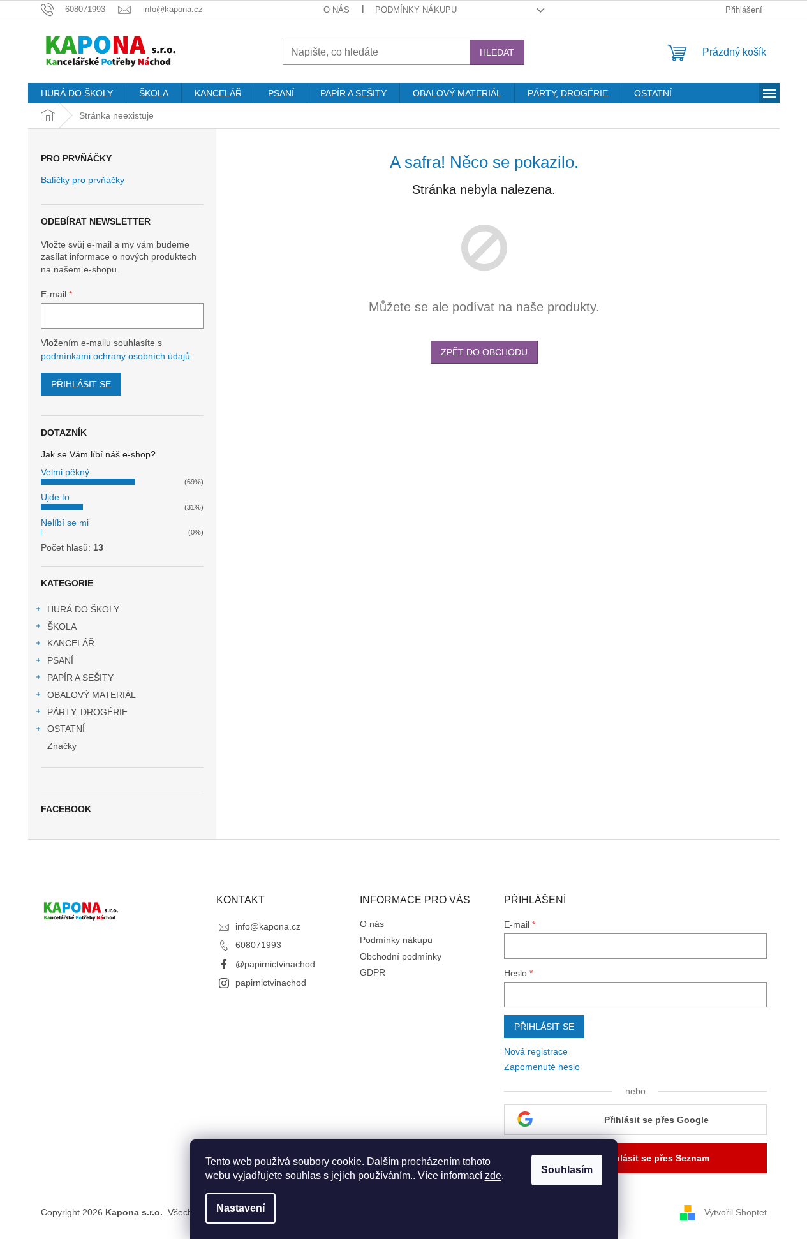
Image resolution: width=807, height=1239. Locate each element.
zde (493, 1175)
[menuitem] (77, 93)
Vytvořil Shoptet (735, 1212)
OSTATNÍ (66, 728)
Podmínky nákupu (416, 10)
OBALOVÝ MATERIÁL (91, 695)
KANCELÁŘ (70, 643)
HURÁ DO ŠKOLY (83, 609)
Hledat (497, 52)
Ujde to (55, 497)
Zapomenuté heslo (542, 1067)
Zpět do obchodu (484, 352)
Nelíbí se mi (65, 522)
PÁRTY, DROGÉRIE (87, 712)
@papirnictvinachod (275, 964)
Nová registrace (536, 1051)
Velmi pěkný (65, 472)
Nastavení (240, 1208)
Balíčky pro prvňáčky (82, 180)
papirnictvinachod (270, 982)
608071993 (258, 945)
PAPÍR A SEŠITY (80, 677)
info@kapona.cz (267, 926)
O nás (336, 10)
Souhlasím (567, 1169)
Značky (62, 746)
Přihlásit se (81, 384)
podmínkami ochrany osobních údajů (115, 356)
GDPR (372, 972)
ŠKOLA (62, 626)
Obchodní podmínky (400, 956)
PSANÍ (60, 660)
